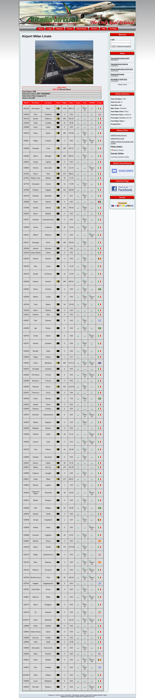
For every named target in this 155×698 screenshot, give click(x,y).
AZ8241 (26, 314)
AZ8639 (26, 527)
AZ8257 (26, 320)
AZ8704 (26, 304)
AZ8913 (26, 667)
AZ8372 (26, 369)
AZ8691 (26, 541)
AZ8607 (26, 463)
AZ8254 (26, 328)
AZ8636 (26, 514)
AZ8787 (26, 220)
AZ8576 (26, 415)
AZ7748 (26, 184)
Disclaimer (68, 695)
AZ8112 (26, 235)
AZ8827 (26, 141)
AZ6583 (26, 123)
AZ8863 (26, 648)
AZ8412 (26, 393)
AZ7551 (26, 174)
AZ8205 (26, 297)
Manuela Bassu (65, 89)
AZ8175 (26, 274)
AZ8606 (26, 457)
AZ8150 (26, 266)
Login (49, 29)
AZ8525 (26, 214)
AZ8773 (26, 605)
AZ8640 (26, 508)
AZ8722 (26, 570)
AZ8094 (26, 227)
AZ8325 (26, 351)
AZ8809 (26, 127)
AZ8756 (26, 583)
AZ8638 (26, 520)
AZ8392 (26, 387)
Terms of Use (60, 695)
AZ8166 (26, 248)
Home (41, 29)
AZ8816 (26, 162)
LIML (33, 98)
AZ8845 (26, 638)
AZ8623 (26, 485)
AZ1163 (26, 108)
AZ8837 (26, 597)
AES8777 (26, 620)
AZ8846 (26, 642)
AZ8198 (26, 281)
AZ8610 (26, 467)
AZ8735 (26, 449)
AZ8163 (26, 259)
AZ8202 (26, 289)
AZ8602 (26, 375)
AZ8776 (26, 612)
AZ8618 (26, 493)
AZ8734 (26, 196)
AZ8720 (26, 562)
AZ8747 (26, 343)
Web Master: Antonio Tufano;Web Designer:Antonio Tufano (89, 695)
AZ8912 (26, 660)
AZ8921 (26, 687)
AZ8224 (26, 310)
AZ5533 (26, 133)
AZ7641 (26, 178)
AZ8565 (26, 428)
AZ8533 (26, 422)
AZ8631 (26, 500)
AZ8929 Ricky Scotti (117, 138)
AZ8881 (26, 654)
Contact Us (51, 695)
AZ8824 (26, 168)
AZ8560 (26, 434)
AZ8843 (26, 632)
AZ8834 (26, 114)
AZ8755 (26, 577)
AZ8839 (26, 626)
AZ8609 (26, 473)
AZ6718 (26, 119)
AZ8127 (26, 242)
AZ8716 (26, 555)
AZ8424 (26, 404)
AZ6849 (26, 148)
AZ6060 (26, 156)
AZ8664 (26, 357)
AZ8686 (26, 535)
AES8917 (26, 675)
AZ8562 (26, 442)
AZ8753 (26, 336)
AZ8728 (26, 547)
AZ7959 (26, 208)
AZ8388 (26, 381)
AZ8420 (26, 398)
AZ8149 (26, 253)
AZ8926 (26, 681)
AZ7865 (26, 190)
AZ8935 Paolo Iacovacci (119, 135)
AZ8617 (26, 479)
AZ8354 (26, 363)
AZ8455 (26, 409)
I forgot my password (124, 46)
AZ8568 (26, 202)
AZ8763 (26, 589)
